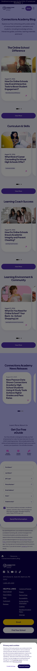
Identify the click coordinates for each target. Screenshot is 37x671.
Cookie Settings (11, 666)
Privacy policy (17, 661)
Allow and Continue (24, 666)
